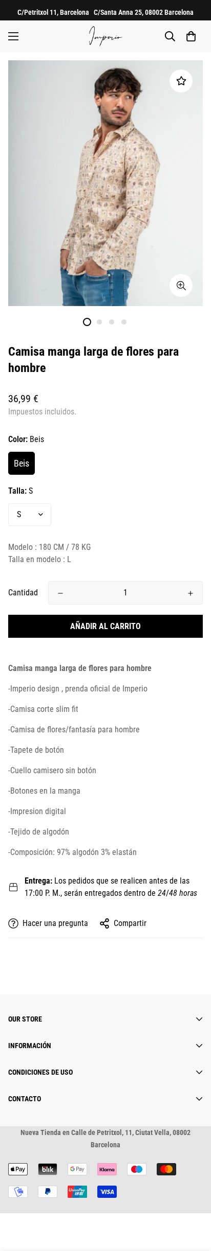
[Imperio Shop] (105, 36)
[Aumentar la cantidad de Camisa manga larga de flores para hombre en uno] (190, 593)
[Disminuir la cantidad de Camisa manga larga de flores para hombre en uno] (60, 593)
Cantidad (23, 592)
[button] (191, 36)
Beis (21, 463)
